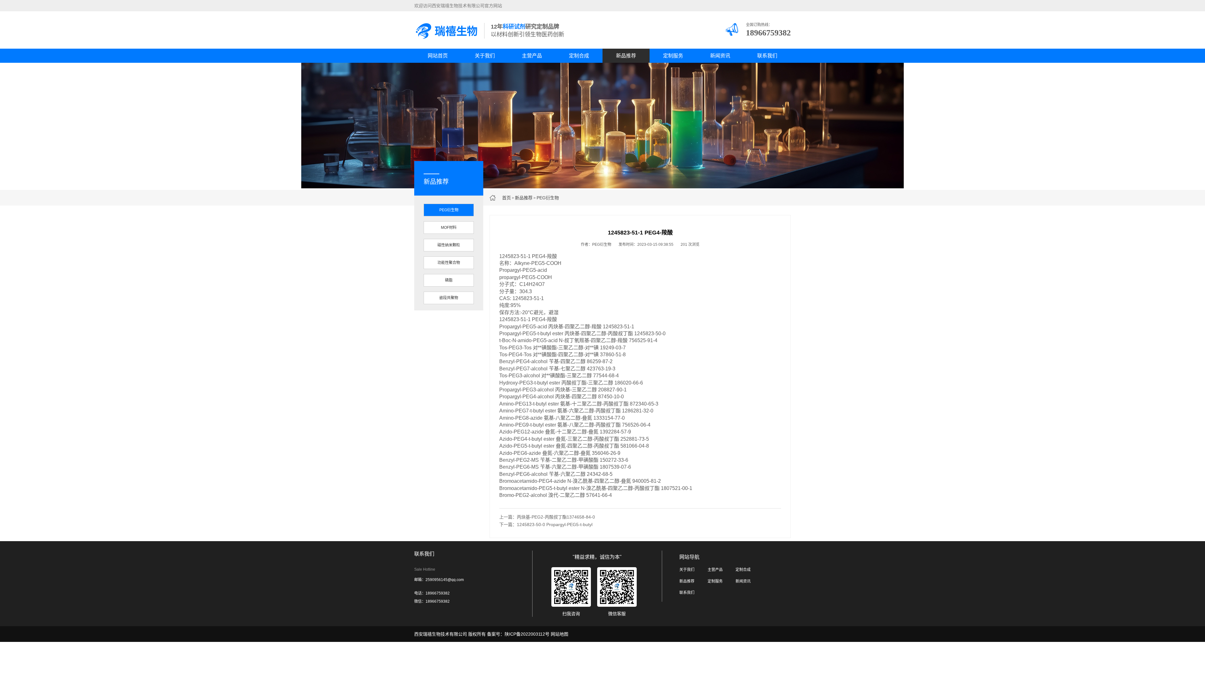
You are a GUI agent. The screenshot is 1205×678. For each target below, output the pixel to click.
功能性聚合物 (448, 263)
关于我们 (485, 55)
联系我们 (767, 55)
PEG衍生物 (548, 197)
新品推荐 (626, 55)
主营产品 (532, 55)
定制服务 (673, 55)
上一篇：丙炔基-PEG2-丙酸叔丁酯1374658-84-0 (547, 516)
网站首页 (438, 55)
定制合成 (579, 55)
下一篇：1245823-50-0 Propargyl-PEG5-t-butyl (545, 524)
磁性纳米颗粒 (448, 245)
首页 (506, 197)
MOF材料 (449, 227)
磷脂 (449, 280)
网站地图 (559, 634)
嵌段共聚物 (448, 298)
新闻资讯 (720, 55)
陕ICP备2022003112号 (527, 634)
